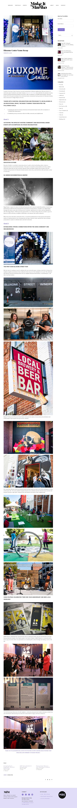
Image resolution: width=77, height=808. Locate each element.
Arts (60, 84)
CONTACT (63, 5)
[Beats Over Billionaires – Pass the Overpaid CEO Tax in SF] (59, 52)
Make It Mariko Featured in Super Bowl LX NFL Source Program (66, 60)
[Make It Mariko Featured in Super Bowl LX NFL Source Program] (59, 59)
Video (60, 114)
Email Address (61, 23)
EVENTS (25, 5)
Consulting (10, 774)
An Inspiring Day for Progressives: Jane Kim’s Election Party (9, 767)
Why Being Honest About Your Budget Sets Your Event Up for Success (67, 75)
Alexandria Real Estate (31, 92)
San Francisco (62, 106)
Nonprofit (61, 97)
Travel (60, 112)
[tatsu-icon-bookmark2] (29, 794)
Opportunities (62, 99)
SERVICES (10, 5)
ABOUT (52, 5)
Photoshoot (61, 101)
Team (60, 108)
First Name (60, 18)
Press (60, 104)
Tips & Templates (62, 110)
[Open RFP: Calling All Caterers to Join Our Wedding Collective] (59, 44)
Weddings (61, 119)
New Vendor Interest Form (47, 796)
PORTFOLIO (18, 5)
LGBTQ (60, 95)
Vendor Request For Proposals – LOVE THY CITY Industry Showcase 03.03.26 (67, 67)
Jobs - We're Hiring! (45, 794)
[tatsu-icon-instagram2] (26, 794)
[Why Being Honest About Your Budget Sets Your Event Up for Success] (59, 74)
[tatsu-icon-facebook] (23, 794)
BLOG (57, 5)
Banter (60, 86)
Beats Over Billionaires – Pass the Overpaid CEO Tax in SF (67, 52)
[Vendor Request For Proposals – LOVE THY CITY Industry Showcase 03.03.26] (59, 67)
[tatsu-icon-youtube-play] (32, 794)
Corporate (61, 93)
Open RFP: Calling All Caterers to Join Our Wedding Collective (67, 45)
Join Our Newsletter (45, 798)
